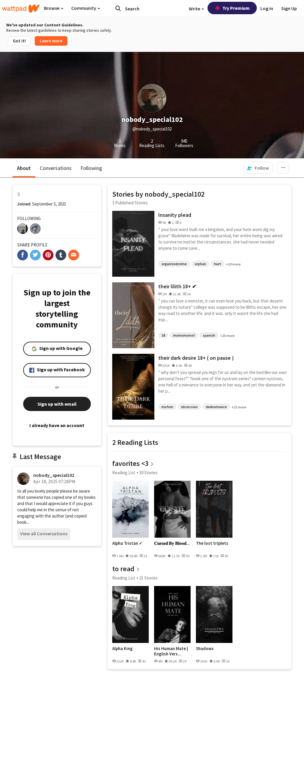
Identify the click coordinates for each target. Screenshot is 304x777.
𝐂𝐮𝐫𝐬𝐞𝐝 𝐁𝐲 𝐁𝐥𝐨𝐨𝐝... (172, 543)
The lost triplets (212, 543)
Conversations (56, 168)
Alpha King (122, 648)
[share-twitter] (35, 255)
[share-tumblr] (61, 255)
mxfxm (167, 407)
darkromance (216, 407)
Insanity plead (174, 214)
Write (195, 9)
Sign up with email (57, 404)
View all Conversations (43, 533)
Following (91, 168)
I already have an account (56, 425)
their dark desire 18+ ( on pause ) (196, 357)
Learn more (51, 41)
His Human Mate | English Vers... (171, 651)
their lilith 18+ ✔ (177, 286)
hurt (217, 264)
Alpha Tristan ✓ (127, 543)
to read (123, 568)
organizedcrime (174, 264)
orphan (200, 264)
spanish (209, 335)
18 (163, 335)
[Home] (20, 9)
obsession (189, 407)
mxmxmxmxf (184, 335)
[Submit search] (118, 8)
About (24, 168)
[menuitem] (258, 168)
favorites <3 (130, 463)
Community (84, 8)
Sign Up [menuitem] (289, 8)
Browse (52, 8)
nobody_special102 (53, 475)
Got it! (19, 41)
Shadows (205, 648)
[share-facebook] (22, 255)
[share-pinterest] (48, 255)
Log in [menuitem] (266, 8)
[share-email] (73, 255)
